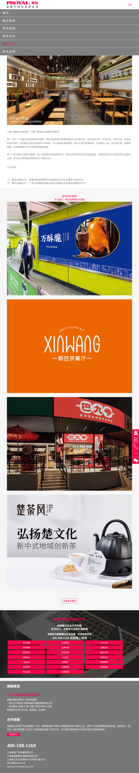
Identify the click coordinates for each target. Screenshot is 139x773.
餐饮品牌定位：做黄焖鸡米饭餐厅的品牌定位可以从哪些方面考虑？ (48, 179)
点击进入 (13, 734)
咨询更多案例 (69, 601)
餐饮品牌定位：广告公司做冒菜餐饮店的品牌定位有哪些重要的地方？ (50, 183)
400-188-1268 (21, 745)
